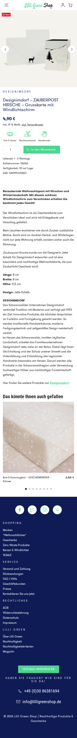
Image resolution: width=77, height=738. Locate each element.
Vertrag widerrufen (39, 669)
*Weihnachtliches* (14, 535)
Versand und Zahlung (16, 569)
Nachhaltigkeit (12, 641)
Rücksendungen (13, 574)
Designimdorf (17, 91)
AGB (5, 608)
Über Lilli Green (12, 636)
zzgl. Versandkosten (32, 124)
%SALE (7, 555)
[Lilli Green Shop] (38, 5)
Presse (7, 589)
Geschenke (10, 540)
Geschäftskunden (14, 584)
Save (7, 14)
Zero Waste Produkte (16, 545)
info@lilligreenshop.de (42, 701)
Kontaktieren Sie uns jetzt (18, 594)
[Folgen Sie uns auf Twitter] (32, 509)
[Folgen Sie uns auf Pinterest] (57, 509)
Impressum (10, 623)
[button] (5, 49)
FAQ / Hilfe (10, 579)
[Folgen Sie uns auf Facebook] (19, 509)
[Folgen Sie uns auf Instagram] (44, 509)
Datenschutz (11, 618)
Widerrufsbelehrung (16, 613)
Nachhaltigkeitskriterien (18, 646)
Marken (8, 530)
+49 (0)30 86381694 (41, 691)
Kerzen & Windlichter (16, 550)
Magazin (8, 651)
